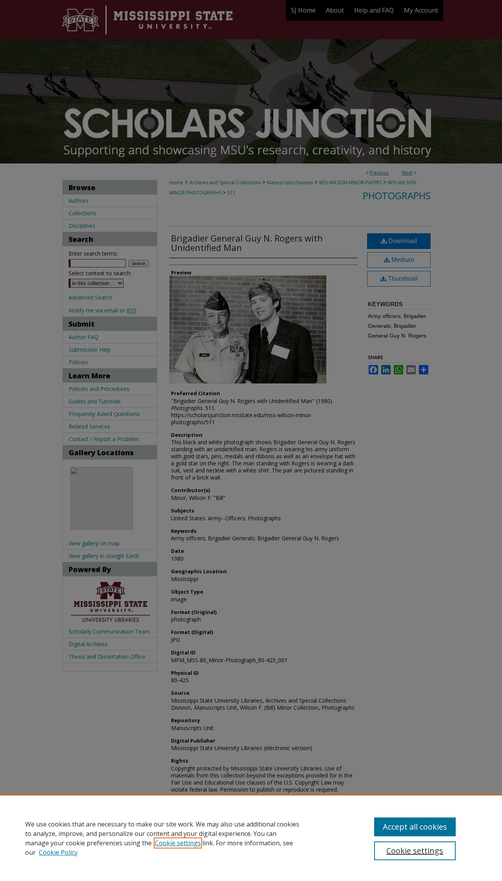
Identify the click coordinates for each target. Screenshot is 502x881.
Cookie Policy (58, 852)
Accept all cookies (415, 826)
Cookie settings (178, 843)
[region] (251, 838)
